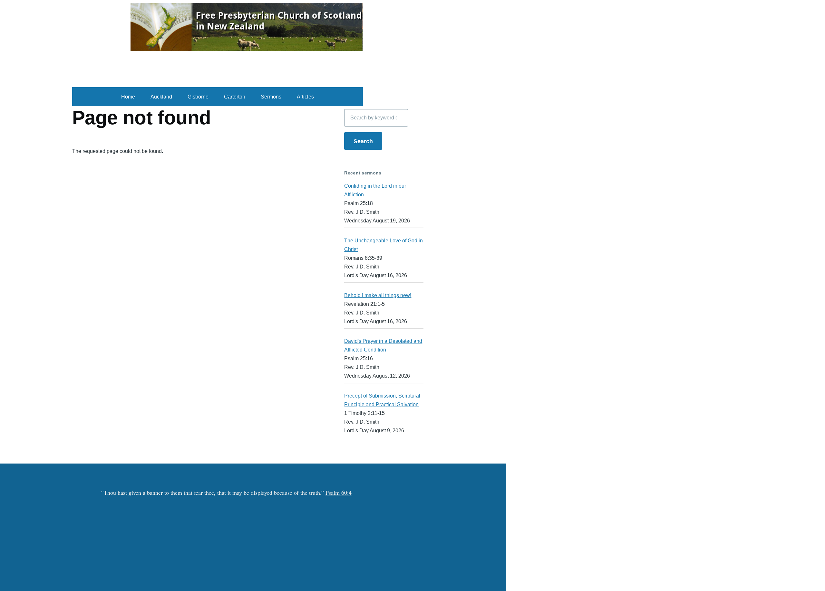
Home (128, 96)
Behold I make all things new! (377, 295)
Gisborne (198, 96)
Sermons (271, 96)
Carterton (234, 96)
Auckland (161, 96)
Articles (305, 96)
